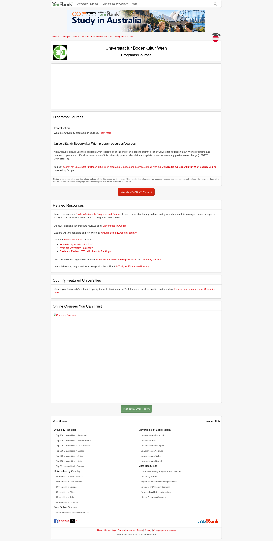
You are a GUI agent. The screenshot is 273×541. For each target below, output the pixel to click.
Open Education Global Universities (72, 512)
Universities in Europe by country (119, 232)
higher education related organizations (116, 259)
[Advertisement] (136, 86)
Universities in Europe (66, 487)
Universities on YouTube (152, 451)
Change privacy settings (164, 530)
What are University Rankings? (76, 248)
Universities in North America (69, 476)
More (134, 3)
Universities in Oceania (67, 502)
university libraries (151, 259)
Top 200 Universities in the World (71, 435)
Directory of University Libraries (155, 487)
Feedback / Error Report (136, 408)
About (99, 530)
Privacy (148, 530)
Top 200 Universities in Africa (69, 456)
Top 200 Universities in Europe (70, 451)
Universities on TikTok (151, 456)
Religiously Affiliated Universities (156, 492)
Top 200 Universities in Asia (69, 461)
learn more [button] (105, 133)
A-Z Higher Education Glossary (132, 266)
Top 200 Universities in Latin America (73, 446)
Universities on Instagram (153, 446)
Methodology (110, 530)
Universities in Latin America (69, 482)
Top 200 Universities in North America (73, 440)
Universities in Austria (114, 225)
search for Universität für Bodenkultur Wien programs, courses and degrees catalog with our (139, 167)
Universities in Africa (65, 492)
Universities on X (149, 440)
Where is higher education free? (76, 244)
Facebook (64, 520)
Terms (140, 530)
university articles (73, 239)
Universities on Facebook (152, 435)
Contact (121, 530)
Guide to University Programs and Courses (98, 214)
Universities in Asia (65, 497)
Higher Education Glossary (153, 497)
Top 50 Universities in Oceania (70, 466)
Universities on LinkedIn (152, 461)
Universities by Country (115, 3)
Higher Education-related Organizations (159, 482)
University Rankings (87, 3)
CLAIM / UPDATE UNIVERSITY (136, 191)
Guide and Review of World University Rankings (85, 251)
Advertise (130, 530)
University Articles (149, 476)
